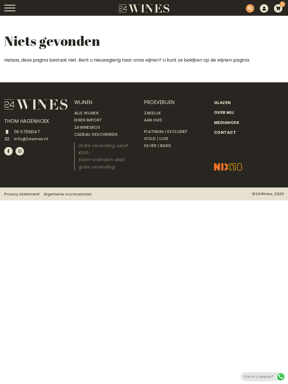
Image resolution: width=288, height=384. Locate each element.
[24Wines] (144, 8)
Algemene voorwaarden (68, 194)
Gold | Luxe (156, 138)
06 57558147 (26, 132)
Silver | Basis (157, 145)
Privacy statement (22, 194)
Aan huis (153, 120)
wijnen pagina (233, 60)
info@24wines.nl (30, 139)
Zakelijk (152, 113)
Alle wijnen (86, 113)
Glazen (222, 102)
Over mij (224, 112)
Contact (225, 132)
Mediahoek (227, 122)
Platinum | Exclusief (165, 131)
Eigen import (88, 120)
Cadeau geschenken (96, 134)
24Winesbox (87, 127)
